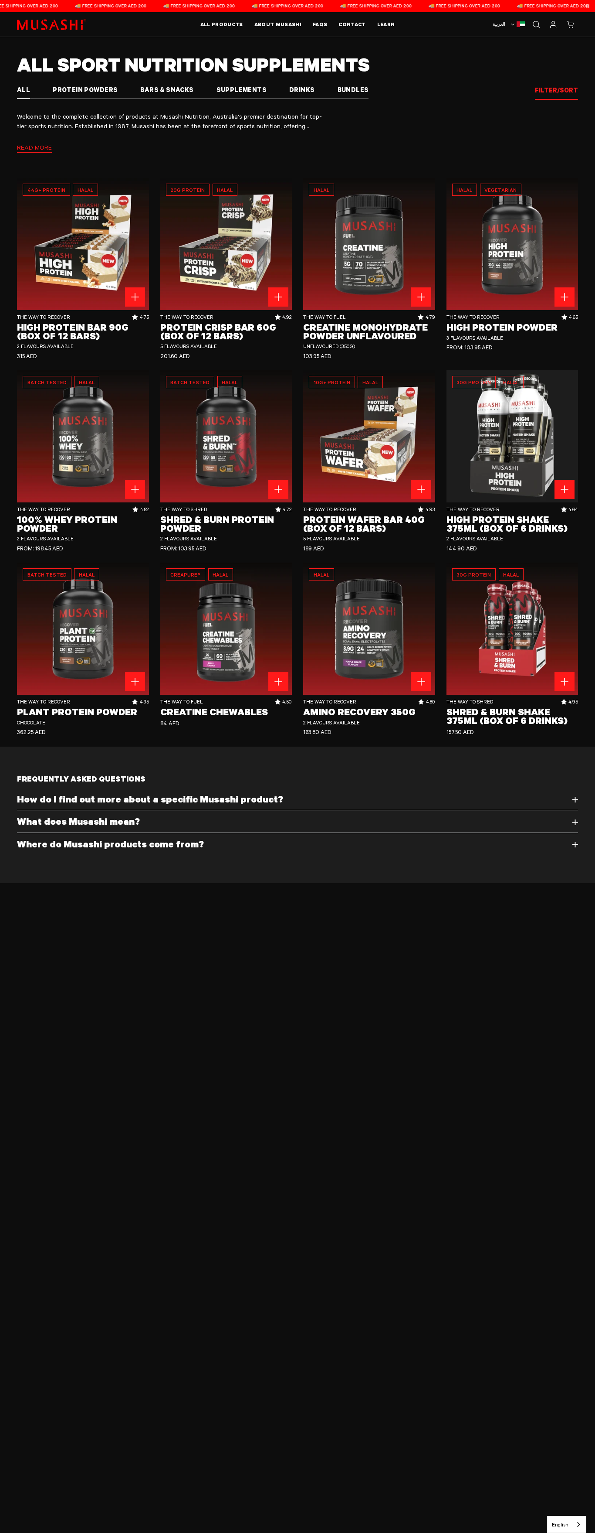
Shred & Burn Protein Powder (217, 523)
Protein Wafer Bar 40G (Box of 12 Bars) (364, 523)
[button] (570, 24)
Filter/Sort (556, 90)
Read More (34, 147)
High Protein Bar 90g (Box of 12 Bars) (72, 331)
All (23, 89)
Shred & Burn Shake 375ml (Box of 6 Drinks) (507, 715)
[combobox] (566, 1524)
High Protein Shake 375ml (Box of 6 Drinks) (507, 523)
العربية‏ (499, 24)
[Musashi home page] (52, 24)
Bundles (353, 89)
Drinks (301, 89)
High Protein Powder (502, 327)
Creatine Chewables (214, 711)
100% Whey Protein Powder (67, 523)
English (560, 1524)
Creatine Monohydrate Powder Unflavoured (365, 331)
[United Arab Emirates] (517, 24)
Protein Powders (85, 89)
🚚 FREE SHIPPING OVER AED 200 (86, 5)
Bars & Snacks (166, 89)
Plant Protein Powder (77, 711)
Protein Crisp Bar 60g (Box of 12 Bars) (218, 331)
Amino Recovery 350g (359, 711)
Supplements (241, 89)
